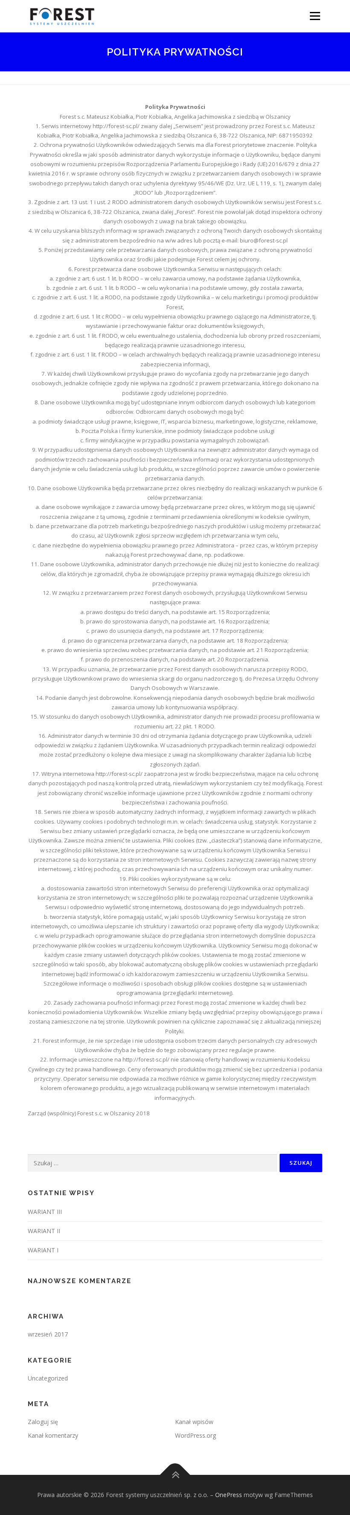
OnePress (228, 1495)
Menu (314, 16)
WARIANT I (43, 1250)
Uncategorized (48, 1378)
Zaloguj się (43, 1422)
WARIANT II (44, 1231)
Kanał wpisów (194, 1422)
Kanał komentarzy (53, 1435)
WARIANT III (45, 1212)
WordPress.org (195, 1435)
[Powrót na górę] (175, 1475)
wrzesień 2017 (48, 1334)
